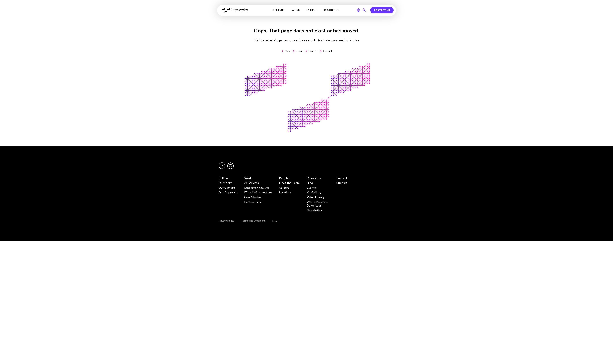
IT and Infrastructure (258, 192)
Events (311, 188)
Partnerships (252, 202)
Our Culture (227, 188)
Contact (341, 178)
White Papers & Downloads (317, 203)
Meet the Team (289, 183)
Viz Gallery (314, 192)
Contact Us (382, 10)
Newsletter (314, 210)
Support (341, 183)
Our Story (225, 183)
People (284, 178)
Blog (310, 183)
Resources (314, 178)
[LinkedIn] (222, 168)
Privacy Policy (226, 220)
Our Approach (228, 192)
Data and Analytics (256, 188)
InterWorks (235, 10)
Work (248, 178)
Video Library (315, 197)
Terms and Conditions (253, 220)
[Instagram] (230, 168)
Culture (224, 178)
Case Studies (252, 197)
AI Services (251, 183)
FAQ (274, 220)
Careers (284, 188)
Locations (285, 192)
